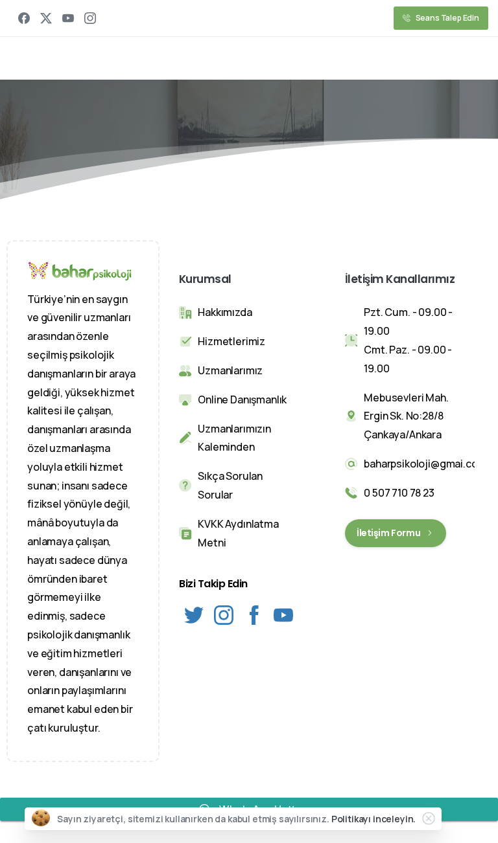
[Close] (428, 818)
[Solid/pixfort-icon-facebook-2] (253, 614)
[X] (46, 18)
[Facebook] (24, 18)
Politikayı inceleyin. (373, 819)
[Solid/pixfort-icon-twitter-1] (194, 614)
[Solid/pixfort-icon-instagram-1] (224, 614)
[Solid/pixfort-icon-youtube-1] (283, 614)
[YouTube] (68, 18)
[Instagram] (90, 18)
